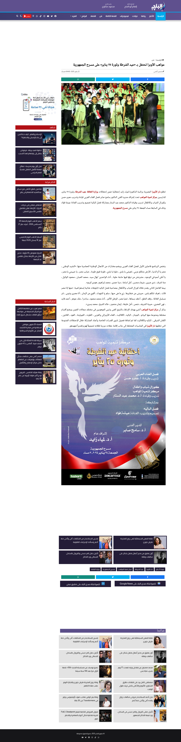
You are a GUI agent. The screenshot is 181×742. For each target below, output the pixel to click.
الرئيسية (160, 16)
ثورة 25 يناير (160, 569)
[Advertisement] (92, 40)
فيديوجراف (124, 16)
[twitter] (113, 79)
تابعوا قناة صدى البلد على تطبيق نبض (83, 584)
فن (100, 16)
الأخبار (151, 16)
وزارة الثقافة (92, 192)
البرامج (84, 16)
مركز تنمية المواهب (148, 197)
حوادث (135, 16)
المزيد (74, 16)
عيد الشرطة (80, 192)
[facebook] (147, 79)
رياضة (143, 16)
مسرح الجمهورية (120, 208)
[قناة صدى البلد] (158, 6)
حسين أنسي (158, 71)
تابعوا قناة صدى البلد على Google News (138, 583)
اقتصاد (93, 16)
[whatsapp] (78, 79)
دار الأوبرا (156, 192)
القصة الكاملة (111, 16)
